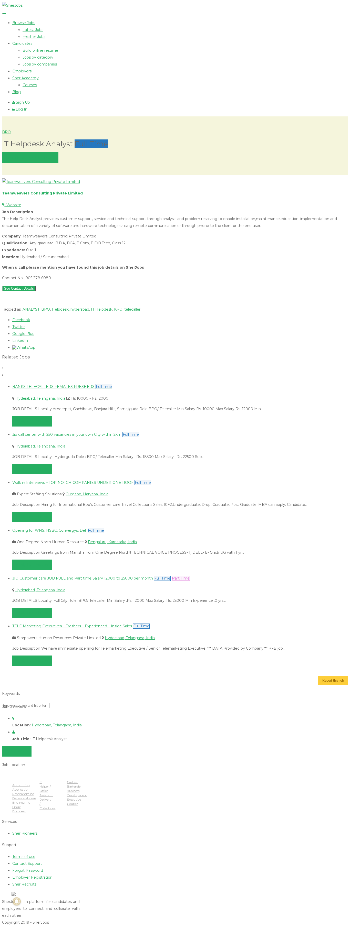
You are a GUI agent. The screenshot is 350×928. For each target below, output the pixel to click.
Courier (72, 804)
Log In (21, 109)
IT (40, 782)
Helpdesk (60, 309)
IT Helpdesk (101, 309)
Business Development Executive (77, 795)
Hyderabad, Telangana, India (40, 398)
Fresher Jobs (34, 36)
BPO (6, 132)
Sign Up (22, 102)
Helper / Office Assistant (46, 790)
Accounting (21, 785)
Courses (30, 85)
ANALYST (31, 309)
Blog (16, 92)
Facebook (21, 320)
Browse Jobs (23, 22)
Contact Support (27, 863)
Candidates (22, 43)
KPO (118, 309)
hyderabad (79, 309)
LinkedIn (20, 340)
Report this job (333, 680)
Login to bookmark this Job (30, 157)
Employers (22, 71)
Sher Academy (25, 78)
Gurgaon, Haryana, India (87, 494)
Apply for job (17, 751)
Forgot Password (27, 870)
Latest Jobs (33, 29)
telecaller (132, 309)
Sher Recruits (24, 884)
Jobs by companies (40, 64)
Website (13, 205)
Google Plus (23, 333)
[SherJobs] (12, 5)
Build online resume (40, 50)
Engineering (21, 802)
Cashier (72, 782)
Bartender (74, 786)
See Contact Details (19, 288)
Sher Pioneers (24, 833)
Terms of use (23, 856)
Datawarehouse (24, 798)
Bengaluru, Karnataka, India (112, 542)
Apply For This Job (32, 421)
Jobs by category (38, 57)
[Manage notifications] (17, 901)
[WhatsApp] (23, 347)
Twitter (18, 326)
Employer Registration (32, 877)
